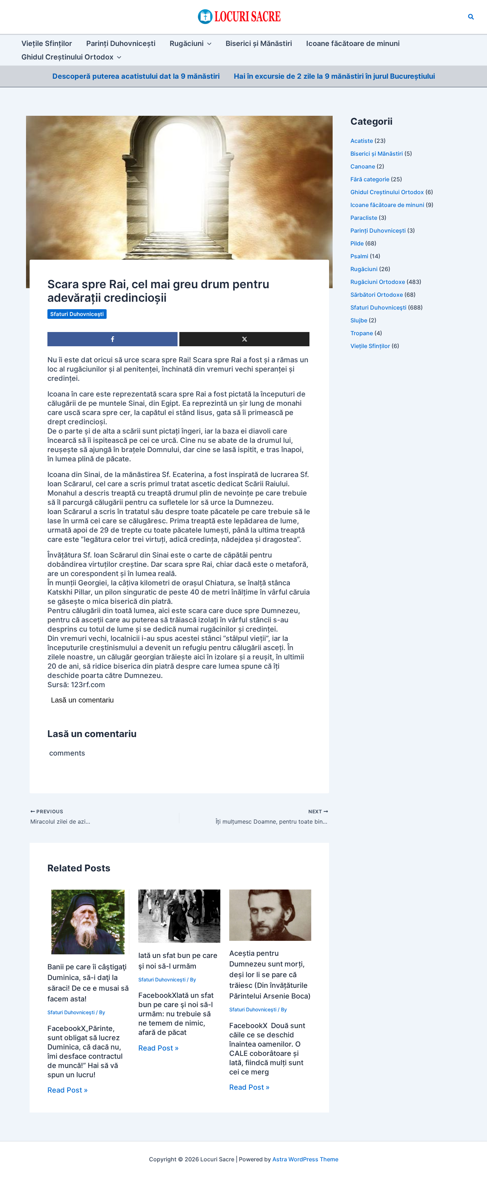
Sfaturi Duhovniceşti (77, 314)
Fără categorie (369, 179)
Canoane (362, 166)
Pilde (357, 243)
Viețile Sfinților (370, 345)
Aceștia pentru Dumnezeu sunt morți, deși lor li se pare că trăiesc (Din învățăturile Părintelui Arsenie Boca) (270, 974)
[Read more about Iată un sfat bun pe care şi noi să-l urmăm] (179, 916)
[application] (207, 43)
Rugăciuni (364, 269)
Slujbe (358, 320)
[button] (471, 16)
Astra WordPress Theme (305, 1159)
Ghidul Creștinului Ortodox (387, 192)
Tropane (361, 333)
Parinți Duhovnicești (378, 230)
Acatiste (361, 140)
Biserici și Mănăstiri (376, 153)
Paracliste (363, 217)
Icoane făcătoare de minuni (387, 204)
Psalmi (359, 256)
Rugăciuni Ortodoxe (377, 281)
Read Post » (67, 1090)
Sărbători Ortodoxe (376, 294)
